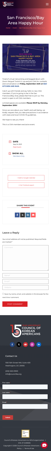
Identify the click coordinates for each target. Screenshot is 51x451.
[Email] (33, 215)
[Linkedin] (28, 215)
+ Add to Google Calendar (26, 178)
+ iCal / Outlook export (26, 185)
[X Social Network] (22, 215)
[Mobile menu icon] (47, 4)
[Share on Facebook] (17, 215)
